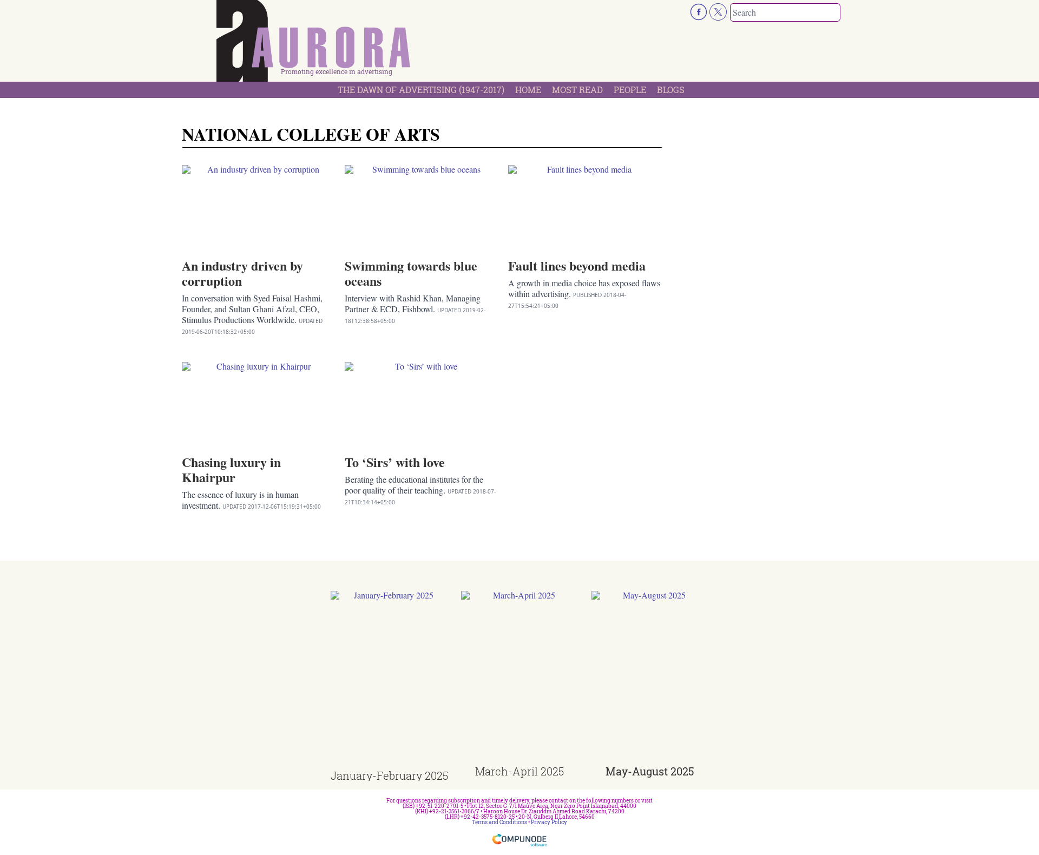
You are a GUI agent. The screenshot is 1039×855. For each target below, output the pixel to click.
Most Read (577, 89)
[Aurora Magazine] (313, 44)
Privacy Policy (549, 822)
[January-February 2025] (389, 680)
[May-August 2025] (650, 678)
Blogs (671, 89)
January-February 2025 (389, 775)
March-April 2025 (519, 771)
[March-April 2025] (519, 678)
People (630, 89)
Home (528, 89)
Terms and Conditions (499, 822)
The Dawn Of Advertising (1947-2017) (421, 89)
